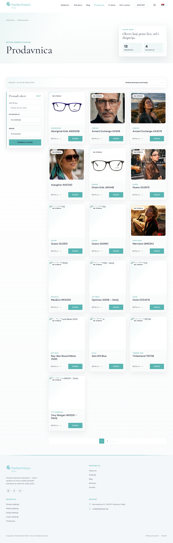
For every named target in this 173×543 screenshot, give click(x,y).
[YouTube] (20, 490)
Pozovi (75, 139)
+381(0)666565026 (100, 509)
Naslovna (93, 471)
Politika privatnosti (152, 536)
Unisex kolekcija (12, 517)
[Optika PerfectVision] (18, 468)
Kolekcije (65, 5)
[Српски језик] (164, 5)
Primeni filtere (25, 142)
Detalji (54, 139)
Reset (38, 96)
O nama (111, 5)
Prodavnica (99, 5)
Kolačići (164, 536)
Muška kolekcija (12, 508)
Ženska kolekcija (12, 504)
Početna (10, 20)
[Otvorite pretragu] (154, 5)
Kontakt (141, 5)
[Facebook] (14, 490)
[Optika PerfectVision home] (18, 5)
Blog (88, 5)
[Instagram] (8, 490)
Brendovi (78, 5)
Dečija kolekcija (12, 513)
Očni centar (124, 5)
